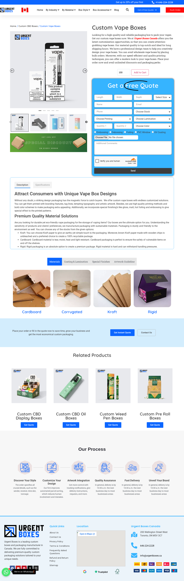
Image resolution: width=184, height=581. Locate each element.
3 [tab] (48, 111)
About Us (54, 532)
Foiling (129, 132)
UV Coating (160, 132)
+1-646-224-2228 (164, 2)
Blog (116, 10)
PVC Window (143, 132)
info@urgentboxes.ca (151, 555)
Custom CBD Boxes (28, 26)
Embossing (102, 132)
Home (40, 10)
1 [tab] (40, 111)
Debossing (117, 132)
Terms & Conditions (60, 546)
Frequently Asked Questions (58, 552)
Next (86, 122)
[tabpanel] (48, 69)
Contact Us (55, 537)
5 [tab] (57, 111)
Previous (10, 122)
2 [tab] (44, 111)
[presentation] (8, 2)
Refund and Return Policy (59, 559)
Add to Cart (140, 72)
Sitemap (54, 565)
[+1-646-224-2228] (153, 2)
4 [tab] (52, 111)
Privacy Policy (56, 541)
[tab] (22, 185)
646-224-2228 (147, 545)
